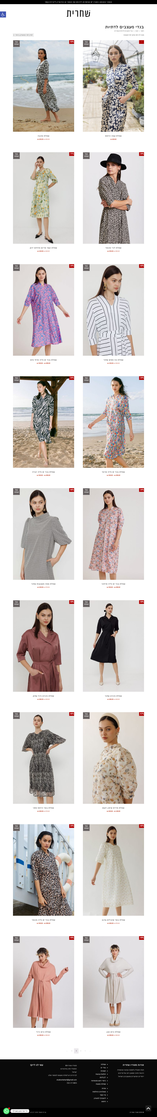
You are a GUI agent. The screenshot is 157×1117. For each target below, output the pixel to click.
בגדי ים (103, 1068)
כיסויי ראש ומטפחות (98, 1081)
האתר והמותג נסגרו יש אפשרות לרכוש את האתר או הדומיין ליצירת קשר (78, 2)
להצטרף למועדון (100, 1098)
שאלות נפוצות (101, 1084)
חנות (136, 31)
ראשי (142, 31)
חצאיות (103, 1071)
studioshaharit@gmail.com (67, 1080)
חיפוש (103, 1101)
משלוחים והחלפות (99, 1092)
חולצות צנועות (101, 1074)
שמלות (103, 1064)
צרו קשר (103, 1095)
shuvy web (34, 1112)
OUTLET (103, 1077)
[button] (3, 14)
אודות (104, 1088)
